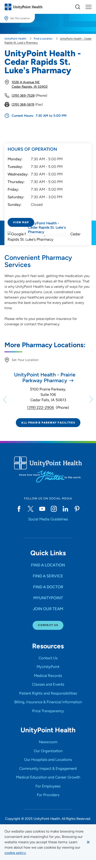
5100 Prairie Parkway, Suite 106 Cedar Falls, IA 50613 (48, 394)
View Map (21, 222)
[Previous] (5, 399)
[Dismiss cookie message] (88, 842)
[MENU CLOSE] (89, 7)
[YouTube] (42, 508)
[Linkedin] (65, 508)
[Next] (90, 399)
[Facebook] (19, 508)
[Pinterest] (77, 508)
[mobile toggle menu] (77, 7)
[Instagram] (53, 508)
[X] (30, 508)
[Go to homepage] (23, 7)
